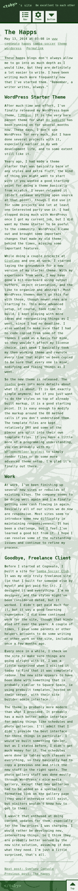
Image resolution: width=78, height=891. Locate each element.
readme (10, 384)
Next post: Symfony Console (29, 869)
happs (26, 43)
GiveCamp (12, 261)
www (55, 39)
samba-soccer (44, 43)
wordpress (13, 48)
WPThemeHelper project (24, 452)
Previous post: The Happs (27, 874)
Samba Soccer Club (53, 571)
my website (55, 120)
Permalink (35, 48)
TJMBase (24, 115)
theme (62, 43)
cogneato (12, 43)
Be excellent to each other (55, 5)
